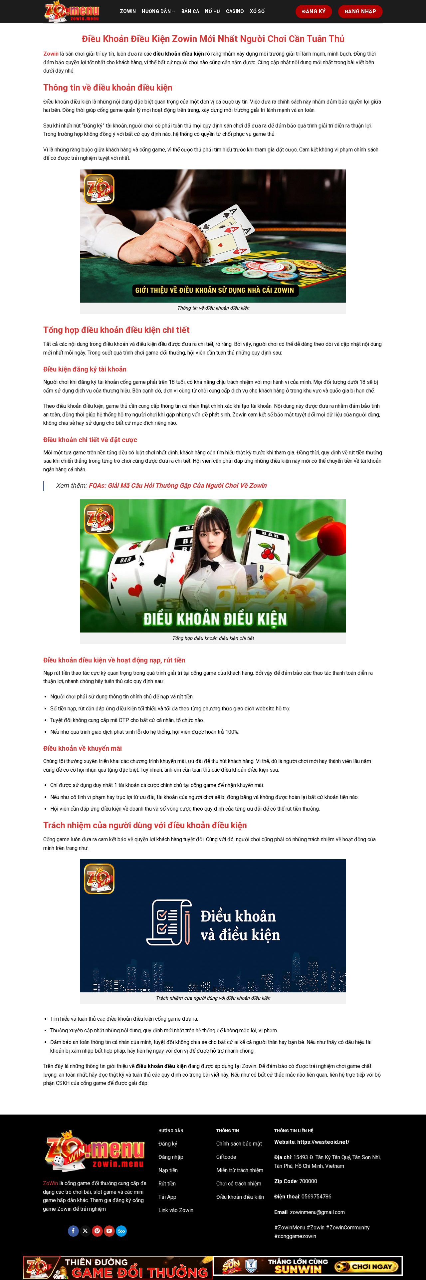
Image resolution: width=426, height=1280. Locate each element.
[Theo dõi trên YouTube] (109, 1231)
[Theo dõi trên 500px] (121, 1231)
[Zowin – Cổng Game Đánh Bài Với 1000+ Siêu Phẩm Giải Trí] (76, 11)
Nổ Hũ (212, 11)
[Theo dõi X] (85, 1231)
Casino (235, 11)
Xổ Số (257, 11)
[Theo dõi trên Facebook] (73, 1231)
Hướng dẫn (156, 11)
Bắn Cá (190, 11)
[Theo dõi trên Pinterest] (97, 1231)
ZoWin (50, 1183)
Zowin (128, 11)
